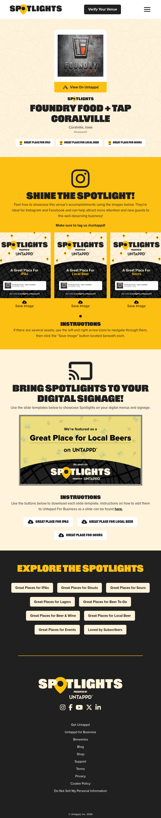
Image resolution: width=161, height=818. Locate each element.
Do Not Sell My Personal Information (80, 790)
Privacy (80, 776)
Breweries (80, 739)
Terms (80, 768)
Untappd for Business (80, 732)
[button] (147, 9)
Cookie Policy (80, 783)
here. (119, 508)
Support (80, 761)
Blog (80, 746)
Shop (80, 754)
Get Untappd (80, 724)
